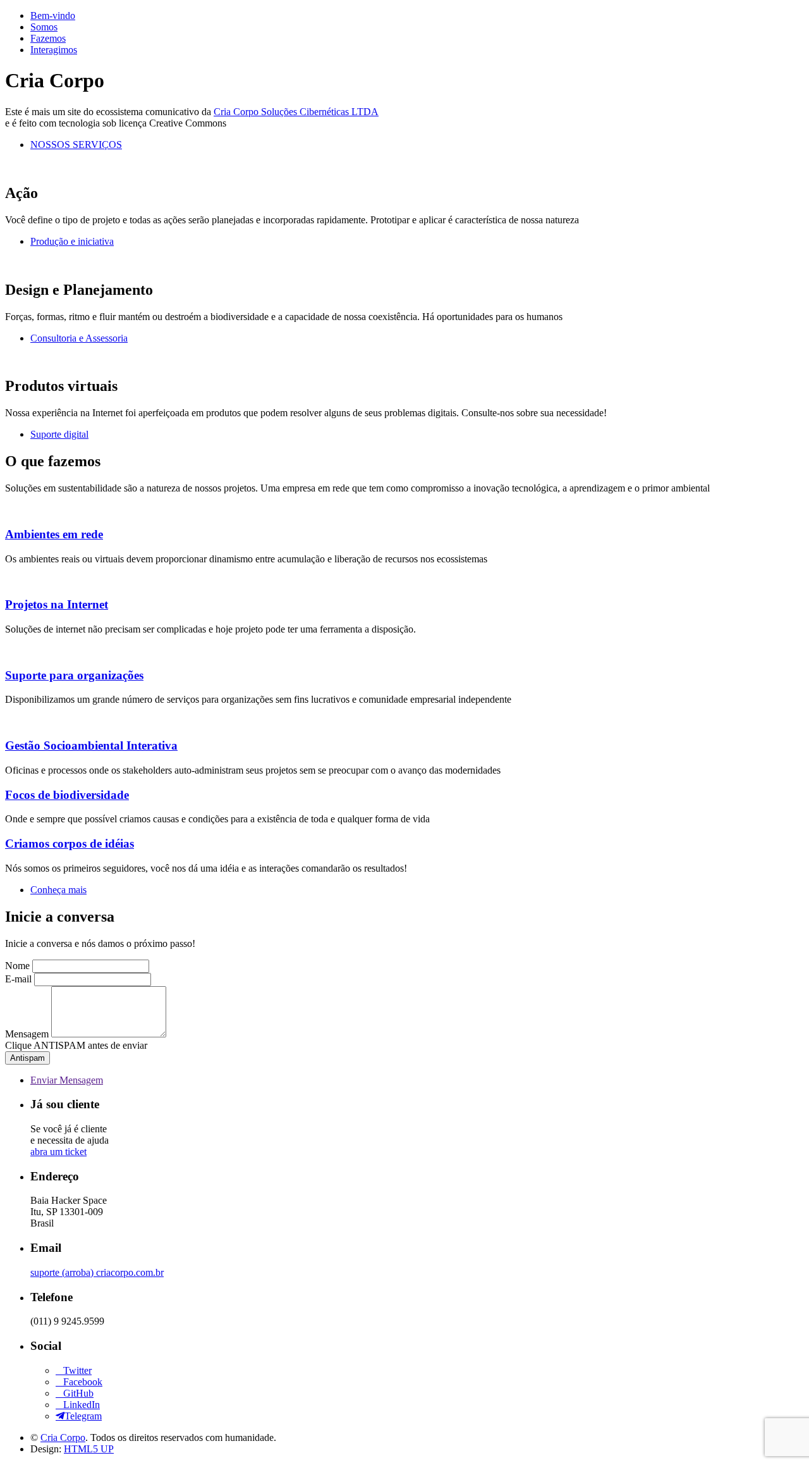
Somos (44, 27)
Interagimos (53, 49)
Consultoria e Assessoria (79, 338)
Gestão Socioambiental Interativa (91, 745)
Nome (17, 965)
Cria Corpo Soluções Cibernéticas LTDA (296, 111)
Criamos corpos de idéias (69, 843)
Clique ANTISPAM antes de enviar (76, 1045)
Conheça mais (58, 889)
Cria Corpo (62, 1437)
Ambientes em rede (54, 534)
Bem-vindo (52, 15)
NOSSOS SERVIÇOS (76, 144)
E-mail (18, 979)
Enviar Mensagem (66, 1080)
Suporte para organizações (74, 675)
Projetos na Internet (56, 604)
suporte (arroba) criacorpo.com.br (97, 1272)
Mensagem (27, 1034)
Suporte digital (59, 434)
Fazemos (48, 38)
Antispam (27, 1058)
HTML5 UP (89, 1448)
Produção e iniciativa (72, 241)
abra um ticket (58, 1151)
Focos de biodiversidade (67, 794)
